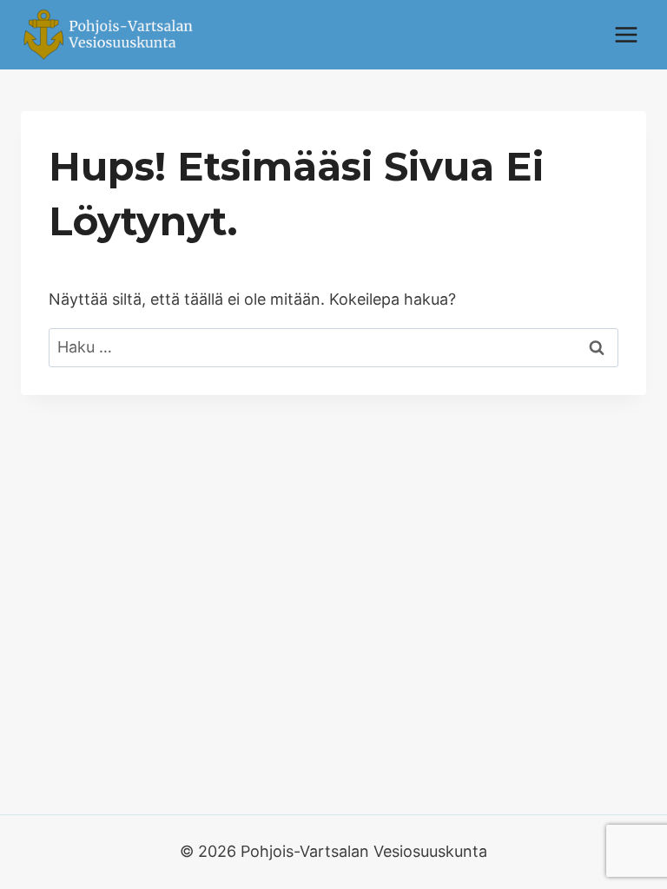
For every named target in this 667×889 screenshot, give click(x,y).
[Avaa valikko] (625, 34)
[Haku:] (333, 347)
